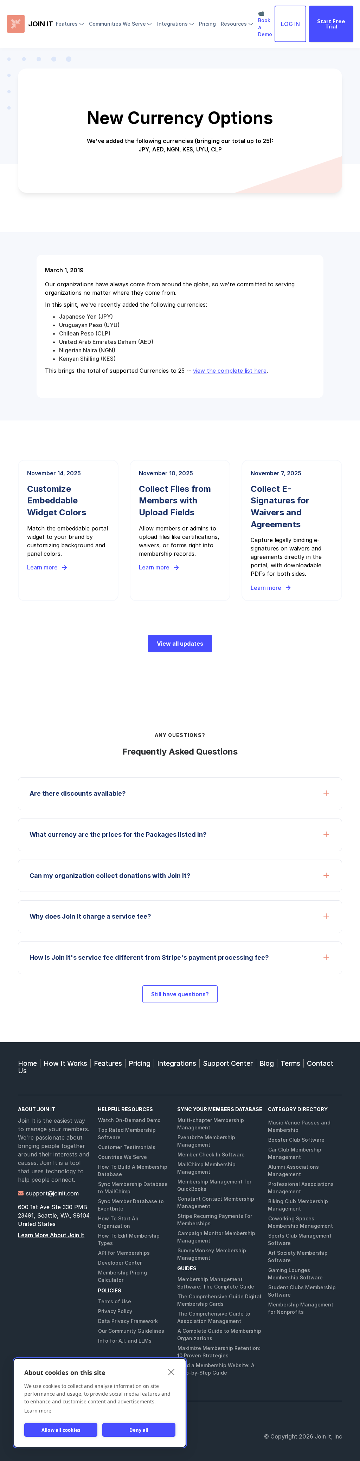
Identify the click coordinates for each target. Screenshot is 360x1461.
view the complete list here (229, 370)
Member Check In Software (211, 1154)
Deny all (139, 1430)
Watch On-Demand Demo (129, 1120)
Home (27, 1063)
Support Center (228, 1063)
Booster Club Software (296, 1140)
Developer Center (120, 1263)
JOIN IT (40, 23)
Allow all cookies (60, 1430)
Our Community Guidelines (131, 1331)
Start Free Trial (331, 24)
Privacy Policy (115, 1311)
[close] (171, 1371)
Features (108, 1063)
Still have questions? (180, 994)
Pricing (139, 1063)
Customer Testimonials (126, 1147)
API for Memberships (124, 1253)
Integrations (176, 1063)
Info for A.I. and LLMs (125, 1341)
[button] (69, 24)
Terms (290, 1063)
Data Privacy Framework (128, 1321)
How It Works (65, 1063)
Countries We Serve (122, 1157)
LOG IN (290, 23)
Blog (266, 1063)
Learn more (37, 1410)
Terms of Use (114, 1301)
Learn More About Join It (51, 1235)
